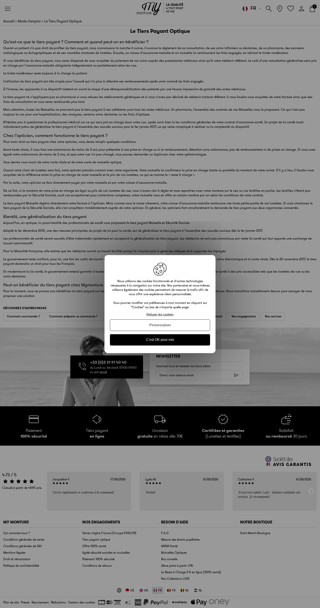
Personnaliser (160, 325)
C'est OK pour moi (160, 340)
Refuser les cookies (160, 314)
